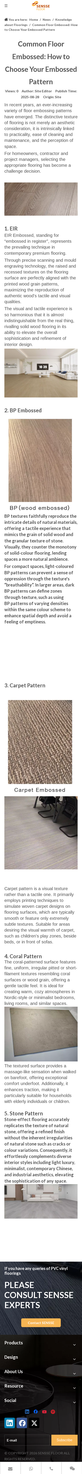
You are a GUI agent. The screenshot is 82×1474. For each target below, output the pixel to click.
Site (58, 97)
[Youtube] (44, 1412)
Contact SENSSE (41, 1323)
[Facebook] (36, 1412)
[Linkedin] (27, 1412)
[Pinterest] (53, 1412)
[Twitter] (34, 1423)
